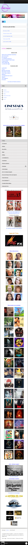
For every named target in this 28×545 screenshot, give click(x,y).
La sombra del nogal (6, 63)
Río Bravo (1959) (6, 30)
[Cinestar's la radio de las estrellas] (14, 107)
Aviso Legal (4, 538)
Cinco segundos (5, 78)
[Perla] (13, 16)
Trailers (5, 97)
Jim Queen (4, 79)
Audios (5, 89)
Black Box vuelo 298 (6, 70)
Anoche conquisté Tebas (7, 59)
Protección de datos (11, 538)
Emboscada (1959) (6, 38)
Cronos (3, 69)
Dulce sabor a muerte (6, 71)
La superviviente (5, 61)
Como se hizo (6, 91)
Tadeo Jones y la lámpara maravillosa (9, 54)
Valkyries (3, 77)
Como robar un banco (6, 73)
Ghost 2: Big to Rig (5, 62)
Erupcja (13, 59)
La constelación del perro (7, 58)
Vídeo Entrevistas (7, 95)
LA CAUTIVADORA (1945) (7, 36)
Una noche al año (5, 55)
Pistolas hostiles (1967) (7, 33)
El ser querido (4, 57)
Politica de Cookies (19, 538)
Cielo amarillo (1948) (7, 41)
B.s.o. (5, 99)
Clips (5, 93)
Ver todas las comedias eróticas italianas (14, 228)
